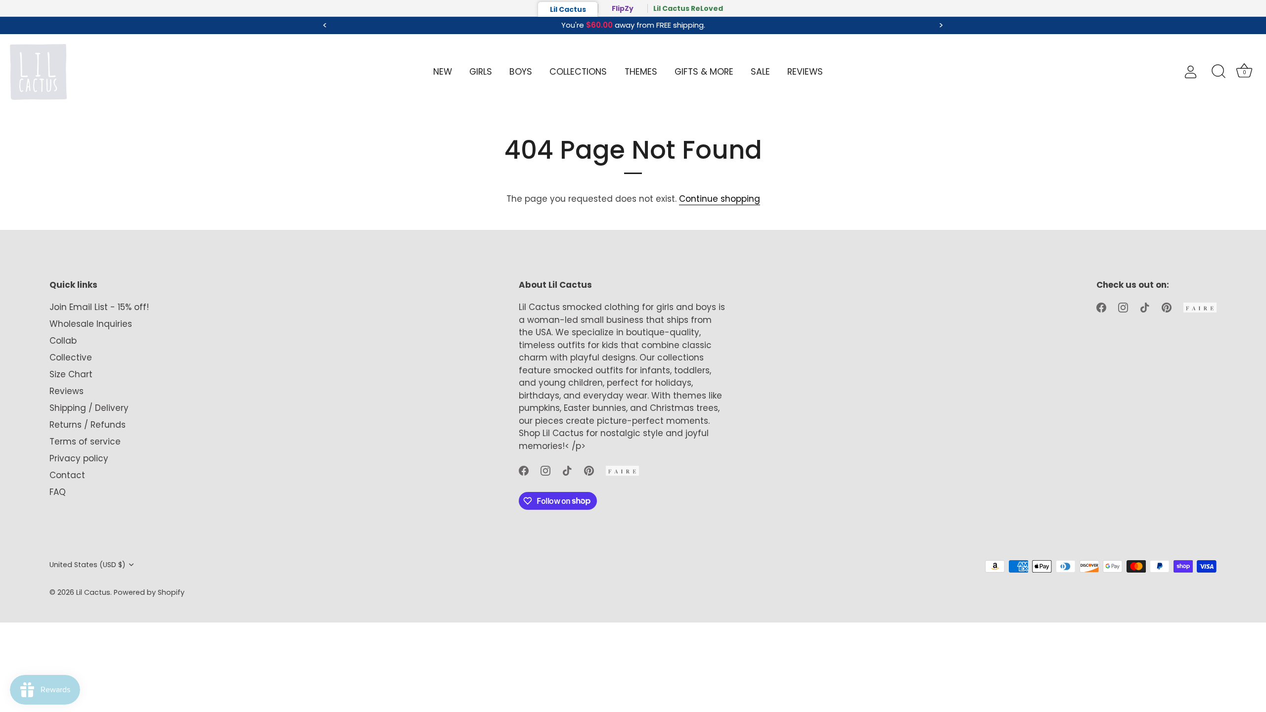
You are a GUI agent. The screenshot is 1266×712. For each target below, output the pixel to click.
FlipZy (622, 8)
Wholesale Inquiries (90, 324)
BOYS (520, 72)
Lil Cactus (568, 9)
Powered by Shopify (149, 592)
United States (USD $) (87, 564)
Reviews (66, 391)
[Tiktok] (567, 470)
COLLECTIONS (578, 72)
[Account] (1199, 72)
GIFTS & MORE (704, 72)
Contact (67, 475)
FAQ (57, 492)
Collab (63, 341)
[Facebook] (524, 470)
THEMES (641, 72)
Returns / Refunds (87, 425)
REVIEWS (805, 72)
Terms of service (85, 441)
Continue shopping (719, 199)
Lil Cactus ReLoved (688, 8)
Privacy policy (78, 458)
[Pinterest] (589, 470)
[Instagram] (545, 470)
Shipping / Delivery (89, 408)
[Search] (1218, 72)
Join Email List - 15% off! (99, 307)
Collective (70, 357)
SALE (760, 72)
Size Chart (70, 374)
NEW (442, 72)
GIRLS (480, 72)
